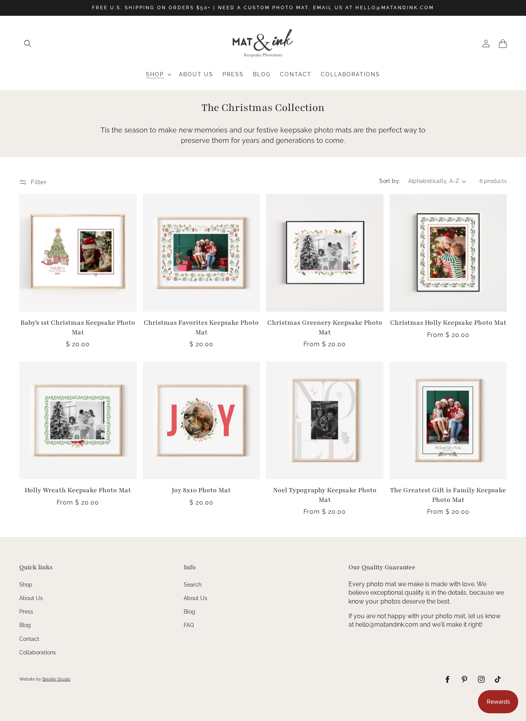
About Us (31, 598)
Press (26, 612)
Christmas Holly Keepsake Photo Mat (448, 322)
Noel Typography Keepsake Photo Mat (325, 495)
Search (192, 585)
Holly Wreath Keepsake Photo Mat (78, 490)
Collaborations (37, 652)
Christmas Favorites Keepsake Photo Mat (201, 327)
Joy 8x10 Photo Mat (201, 490)
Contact (29, 639)
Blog (25, 625)
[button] (27, 43)
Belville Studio (56, 679)
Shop (25, 585)
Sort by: (389, 181)
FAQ (189, 625)
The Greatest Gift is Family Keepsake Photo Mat (448, 495)
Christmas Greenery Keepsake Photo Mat (324, 327)
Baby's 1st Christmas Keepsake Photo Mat (77, 327)
